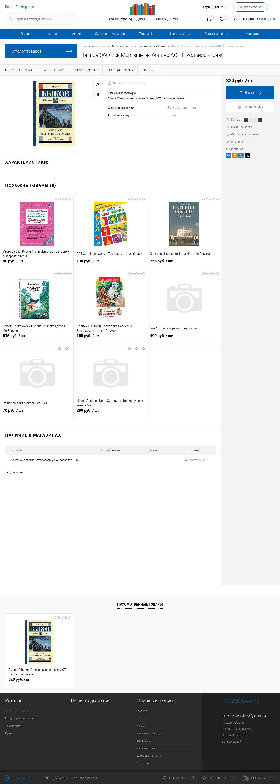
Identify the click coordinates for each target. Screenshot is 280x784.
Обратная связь (24, 778)
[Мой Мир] (241, 155)
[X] (247, 155)
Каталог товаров (26, 51)
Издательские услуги (110, 33)
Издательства (180, 33)
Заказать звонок (250, 7)
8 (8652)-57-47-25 (55, 778)
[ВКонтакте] (228, 155)
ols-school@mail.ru (249, 715)
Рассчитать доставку (245, 134)
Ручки (9, 733)
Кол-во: (236, 119)
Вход (8, 7)
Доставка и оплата (217, 33)
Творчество (12, 726)
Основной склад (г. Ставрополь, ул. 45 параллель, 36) (44, 460)
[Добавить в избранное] (97, 85)
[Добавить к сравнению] (97, 94)
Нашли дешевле (241, 127)
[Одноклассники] (235, 155)
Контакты (252, 33)
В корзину (253, 93)
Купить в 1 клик (253, 107)
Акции (76, 33)
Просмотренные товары (140, 604)
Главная (26, 33)
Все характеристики (181, 107)
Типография (147, 33)
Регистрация (25, 7)
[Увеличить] (54, 113)
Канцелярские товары (19, 718)
